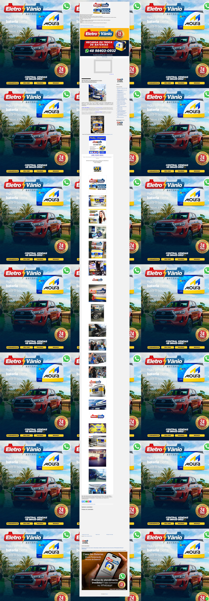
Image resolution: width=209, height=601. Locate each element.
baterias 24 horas (119, 109)
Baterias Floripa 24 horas (121, 101)
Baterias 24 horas (120, 108)
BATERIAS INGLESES (120, 97)
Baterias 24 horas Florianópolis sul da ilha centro (122, 107)
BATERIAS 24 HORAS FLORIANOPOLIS (120, 92)
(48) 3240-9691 (97, 155)
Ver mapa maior (111, 74)
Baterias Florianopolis (120, 117)
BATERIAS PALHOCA (120, 96)
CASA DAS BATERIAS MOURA (121, 98)
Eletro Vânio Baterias (85, 107)
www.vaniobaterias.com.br (108, 134)
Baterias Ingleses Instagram (121, 102)
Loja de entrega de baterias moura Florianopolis (121, 114)
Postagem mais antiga (109, 534)
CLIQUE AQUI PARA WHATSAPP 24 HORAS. (86, 25)
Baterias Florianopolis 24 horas (122, 112)
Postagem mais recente (85, 534)
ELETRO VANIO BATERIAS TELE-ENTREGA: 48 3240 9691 (122, 100)
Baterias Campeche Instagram (121, 103)
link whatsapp (206, 598)
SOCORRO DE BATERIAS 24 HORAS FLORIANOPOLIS (121, 111)
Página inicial (98, 534)
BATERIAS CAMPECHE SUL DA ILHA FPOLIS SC (122, 90)
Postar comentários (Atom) (88, 536)
